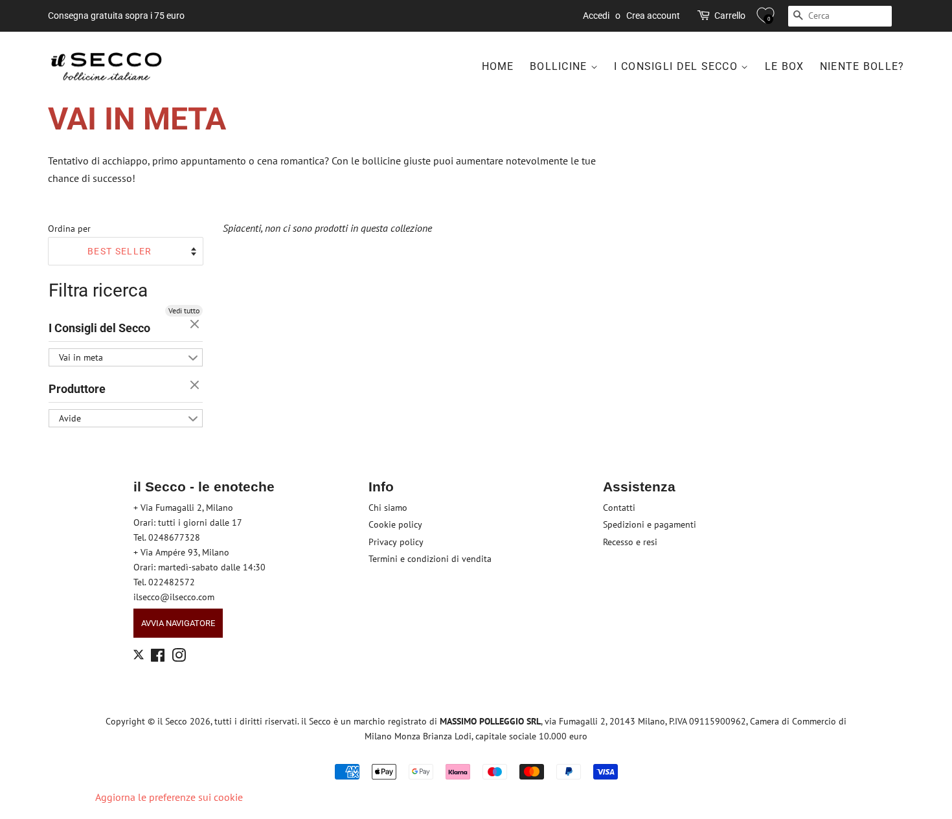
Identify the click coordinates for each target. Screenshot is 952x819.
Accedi (596, 15)
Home (498, 66)
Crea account (653, 15)
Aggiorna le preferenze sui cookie (169, 797)
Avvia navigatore (178, 623)
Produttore (77, 389)
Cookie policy (395, 524)
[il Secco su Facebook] (157, 658)
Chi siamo (387, 507)
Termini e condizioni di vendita (430, 559)
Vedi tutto (183, 310)
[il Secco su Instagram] (179, 658)
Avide (70, 418)
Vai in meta (81, 357)
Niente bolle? (862, 66)
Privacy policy (396, 542)
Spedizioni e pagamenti (649, 524)
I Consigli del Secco (677, 66)
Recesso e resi (630, 542)
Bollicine (560, 66)
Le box (784, 66)
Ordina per (69, 228)
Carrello (729, 15)
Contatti (619, 507)
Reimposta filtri (196, 325)
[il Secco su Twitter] (138, 656)
